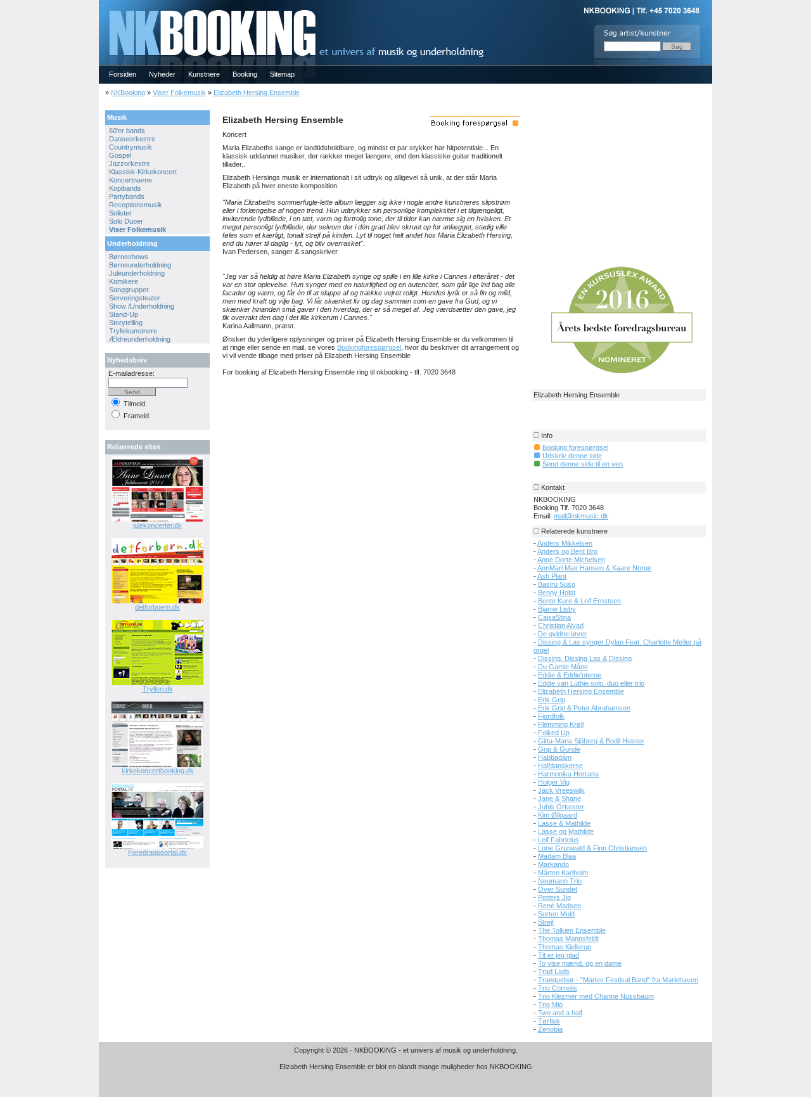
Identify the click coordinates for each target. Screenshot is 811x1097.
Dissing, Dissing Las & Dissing (585, 658)
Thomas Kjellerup (564, 947)
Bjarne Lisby (557, 609)
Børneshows (128, 256)
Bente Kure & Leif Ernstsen (579, 601)
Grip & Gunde (559, 749)
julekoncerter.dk (157, 525)
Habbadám (555, 757)
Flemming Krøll (561, 724)
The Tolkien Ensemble (572, 930)
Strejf (546, 922)
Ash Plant (551, 576)
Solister (120, 213)
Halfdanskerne (560, 765)
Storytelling (126, 322)
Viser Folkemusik (179, 92)
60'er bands (127, 130)
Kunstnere (204, 74)
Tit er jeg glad (558, 955)
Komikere (123, 281)
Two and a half (560, 1013)
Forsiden (122, 74)
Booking (245, 74)
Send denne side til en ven (582, 464)
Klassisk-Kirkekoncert (143, 172)
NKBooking (128, 92)
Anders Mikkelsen (564, 543)
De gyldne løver (562, 634)
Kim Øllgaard (557, 815)
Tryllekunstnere (133, 331)
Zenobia (550, 1029)
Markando (553, 864)
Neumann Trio (560, 881)
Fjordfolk (551, 716)
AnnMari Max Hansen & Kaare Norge (594, 568)
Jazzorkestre (129, 163)
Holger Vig (554, 782)
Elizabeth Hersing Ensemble (257, 92)
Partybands (126, 196)
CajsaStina (554, 617)
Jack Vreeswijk (561, 790)
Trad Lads (554, 971)
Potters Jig (554, 897)
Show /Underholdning (141, 306)
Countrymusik (130, 147)
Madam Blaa (557, 856)
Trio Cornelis (557, 988)
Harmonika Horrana (568, 774)
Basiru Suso (556, 584)
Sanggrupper (129, 289)
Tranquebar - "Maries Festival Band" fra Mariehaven (618, 980)
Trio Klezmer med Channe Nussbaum (596, 996)
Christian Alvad (561, 625)
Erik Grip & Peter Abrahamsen (584, 708)
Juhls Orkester (561, 807)
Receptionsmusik (135, 204)
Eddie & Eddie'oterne (569, 675)
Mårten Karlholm (563, 872)
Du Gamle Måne (563, 666)
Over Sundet (557, 889)
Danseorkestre (132, 139)
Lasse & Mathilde (564, 823)
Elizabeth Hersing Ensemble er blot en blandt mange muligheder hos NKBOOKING (405, 1066)
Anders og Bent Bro (567, 551)
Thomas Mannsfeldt (568, 938)
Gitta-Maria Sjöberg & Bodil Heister (591, 741)
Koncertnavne (130, 180)
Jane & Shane (559, 798)
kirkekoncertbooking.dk (158, 770)
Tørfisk (549, 1021)
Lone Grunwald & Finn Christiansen (592, 848)
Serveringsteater (134, 298)
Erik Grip (551, 699)
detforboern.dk (157, 607)
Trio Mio (550, 1004)
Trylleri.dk (158, 689)
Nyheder (162, 74)
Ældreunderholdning (139, 339)
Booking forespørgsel (575, 447)
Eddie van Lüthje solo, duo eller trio (591, 683)
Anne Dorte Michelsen (571, 559)
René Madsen (559, 905)
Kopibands (125, 188)
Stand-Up (123, 314)
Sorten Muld (556, 914)
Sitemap (282, 74)
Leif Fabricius (558, 840)
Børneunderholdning (140, 265)
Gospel (120, 155)
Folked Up (554, 732)
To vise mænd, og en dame (580, 963)
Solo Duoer (126, 221)
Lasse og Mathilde (566, 831)
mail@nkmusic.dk (581, 516)
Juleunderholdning (137, 273)
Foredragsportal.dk (157, 852)
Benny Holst (556, 592)
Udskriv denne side (572, 455)
